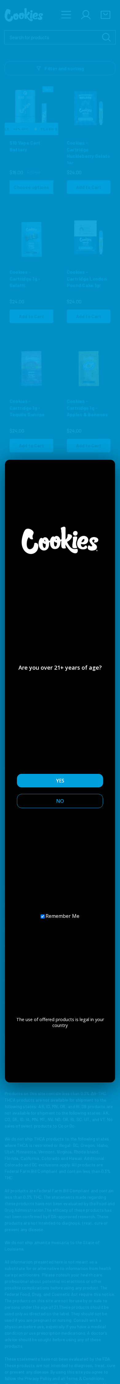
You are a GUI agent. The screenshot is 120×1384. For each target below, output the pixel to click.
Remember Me (62, 916)
